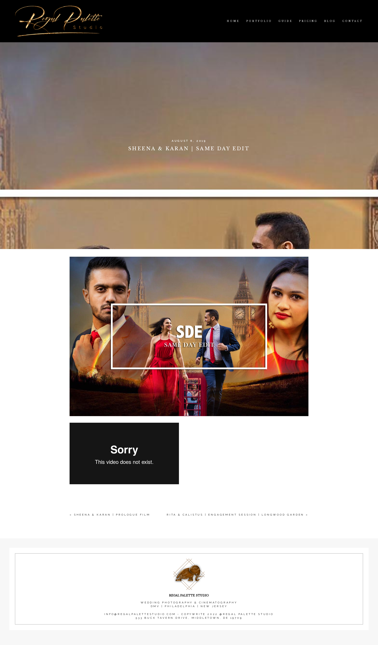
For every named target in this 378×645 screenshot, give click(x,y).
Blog (330, 21)
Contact (352, 21)
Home (233, 21)
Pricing (308, 21)
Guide (285, 21)
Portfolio (259, 21)
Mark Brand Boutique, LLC (204, 642)
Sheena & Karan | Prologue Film (112, 514)
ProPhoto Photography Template (189, 642)
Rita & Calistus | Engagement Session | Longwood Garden (235, 514)
